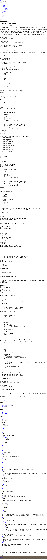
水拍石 (1, 1)
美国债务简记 (3, 406)
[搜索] (1, 19)
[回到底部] (1, 555)
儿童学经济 (6, 9)
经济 (2, 4)
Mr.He (2, 502)
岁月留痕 (4, 11)
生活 (7, 400)
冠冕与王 (3, 411)
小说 (3, 15)
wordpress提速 (4, 400)
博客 (6, 400)
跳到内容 (1, 0)
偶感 (3, 13)
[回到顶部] (0, 555)
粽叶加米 (3, 458)
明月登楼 (3, 419)
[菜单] (1, 2)
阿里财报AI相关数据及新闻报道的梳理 (7, 405)
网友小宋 (6, 437)
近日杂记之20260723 (4, 413)
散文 (3, 14)
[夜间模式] (2, 555)
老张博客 (3, 476)
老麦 (2, 542)
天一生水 (20, 34)
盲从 (2, 412)
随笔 (2, 12)
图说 (2, 16)
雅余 (2, 450)
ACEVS (3, 532)
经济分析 (4, 6)
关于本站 (1, 557)
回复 (3, 428)
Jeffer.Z (6, 522)
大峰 (2, 467)
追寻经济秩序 (6, 8)
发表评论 (1, 416)
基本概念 (4, 5)
